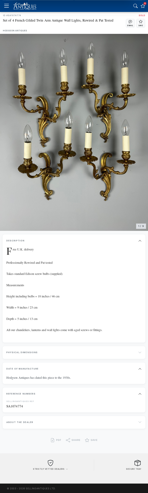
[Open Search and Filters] (135, 6)
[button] (130, 23)
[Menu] (6, 6)
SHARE (75, 440)
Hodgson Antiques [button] (15, 30)
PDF (58, 440)
